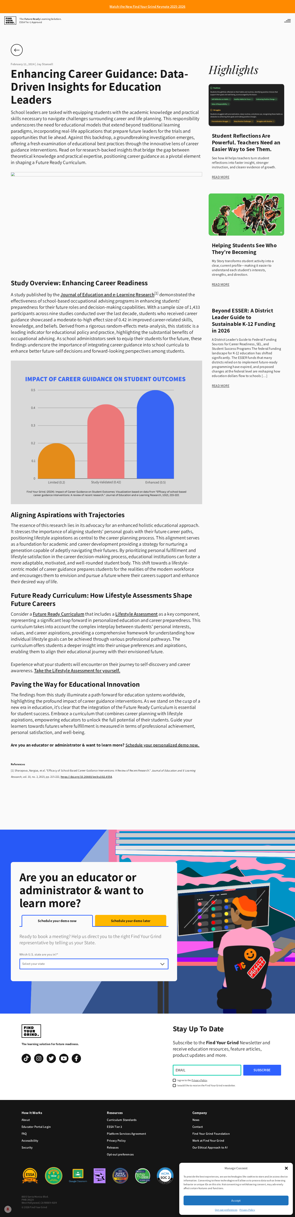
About (26, 1120)
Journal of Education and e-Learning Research (107, 295)
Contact (197, 1127)
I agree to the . (192, 1080)
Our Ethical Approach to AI (210, 1147)
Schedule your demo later (131, 921)
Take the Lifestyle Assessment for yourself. (77, 670)
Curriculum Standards (121, 1120)
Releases (113, 1147)
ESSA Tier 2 (114, 1127)
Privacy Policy (247, 1209)
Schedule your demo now (57, 921)
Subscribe (262, 1070)
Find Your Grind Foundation (211, 1134)
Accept (236, 1201)
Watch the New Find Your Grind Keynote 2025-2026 (147, 7)
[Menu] (287, 20)
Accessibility (30, 1141)
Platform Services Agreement (126, 1134)
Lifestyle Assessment (136, 614)
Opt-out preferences (226, 1209)
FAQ (24, 1134)
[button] (286, 1168)
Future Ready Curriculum (58, 614)
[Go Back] (17, 50)
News (196, 1120)
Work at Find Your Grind (208, 1141)
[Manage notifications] (7, 1209)
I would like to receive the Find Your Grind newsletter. (206, 1085)
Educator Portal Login (36, 1127)
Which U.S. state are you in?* (38, 954)
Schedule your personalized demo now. (162, 745)
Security (27, 1147)
